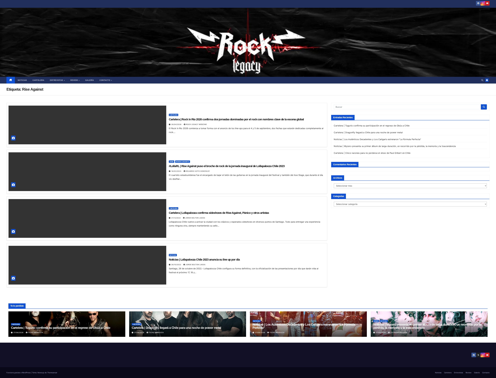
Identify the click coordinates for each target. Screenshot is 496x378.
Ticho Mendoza (35, 332)
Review (74, 80)
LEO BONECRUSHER (398, 332)
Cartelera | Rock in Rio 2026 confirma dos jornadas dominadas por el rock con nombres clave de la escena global (236, 119)
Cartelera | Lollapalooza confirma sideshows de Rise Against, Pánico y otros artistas (219, 212)
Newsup (40, 373)
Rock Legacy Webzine (196, 124)
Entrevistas (57, 80)
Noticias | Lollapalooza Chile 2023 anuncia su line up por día (204, 259)
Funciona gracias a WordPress (18, 373)
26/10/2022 (176, 265)
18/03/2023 (176, 171)
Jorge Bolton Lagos (195, 218)
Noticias (22, 80)
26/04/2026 (176, 124)
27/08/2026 (18, 332)
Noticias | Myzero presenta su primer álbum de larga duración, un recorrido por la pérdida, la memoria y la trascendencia (395, 146)
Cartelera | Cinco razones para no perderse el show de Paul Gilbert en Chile (372, 153)
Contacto (105, 80)
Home (171, 161)
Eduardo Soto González (198, 171)
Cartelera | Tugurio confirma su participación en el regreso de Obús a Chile (371, 125)
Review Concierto (182, 161)
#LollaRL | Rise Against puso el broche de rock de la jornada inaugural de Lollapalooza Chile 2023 (227, 166)
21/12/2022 (176, 218)
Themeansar (52, 373)
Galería (89, 80)
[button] (482, 80)
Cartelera (38, 80)
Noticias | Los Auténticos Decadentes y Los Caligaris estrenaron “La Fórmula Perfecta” (377, 139)
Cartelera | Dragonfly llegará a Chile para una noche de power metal (368, 132)
